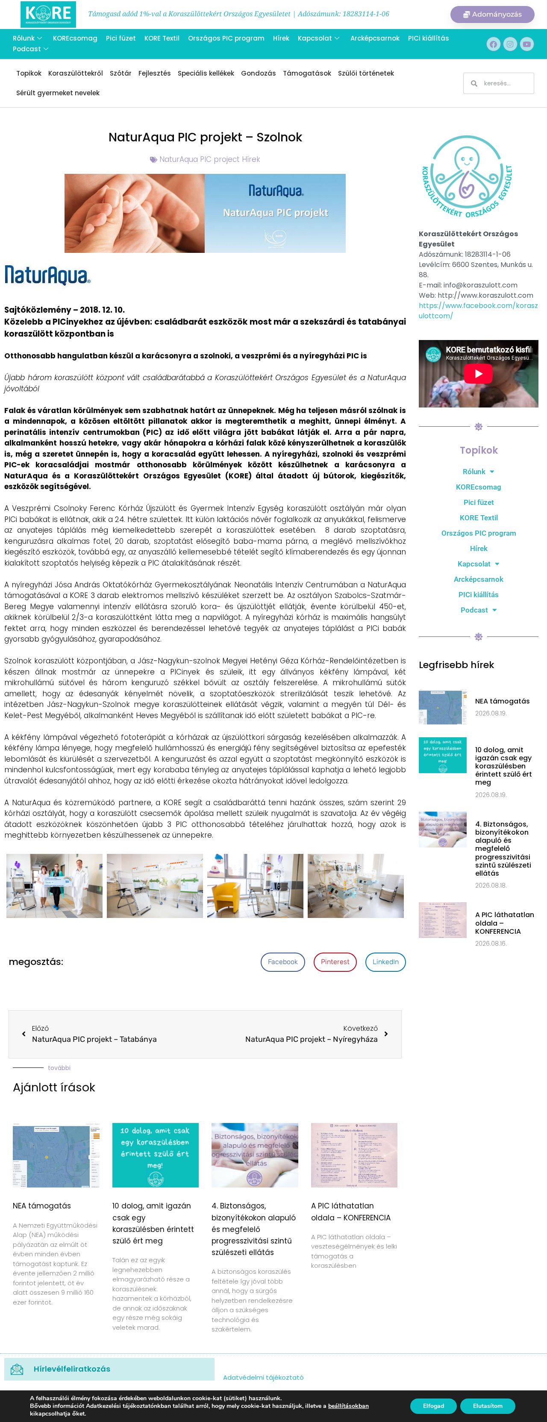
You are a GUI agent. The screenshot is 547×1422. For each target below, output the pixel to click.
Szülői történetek (366, 73)
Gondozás (258, 73)
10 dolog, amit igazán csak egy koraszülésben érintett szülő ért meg (503, 766)
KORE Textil (161, 38)
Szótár (121, 73)
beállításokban (348, 1406)
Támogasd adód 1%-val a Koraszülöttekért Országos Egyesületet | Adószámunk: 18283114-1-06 (238, 13)
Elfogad (433, 1406)
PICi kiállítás (428, 38)
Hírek (281, 38)
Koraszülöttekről (75, 73)
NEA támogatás (42, 1206)
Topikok (28, 73)
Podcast (27, 48)
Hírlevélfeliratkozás (72, 1368)
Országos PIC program (226, 38)
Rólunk (24, 38)
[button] (283, 962)
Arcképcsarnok (375, 38)
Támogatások (307, 73)
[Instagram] (510, 44)
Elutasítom (488, 1406)
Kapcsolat (315, 38)
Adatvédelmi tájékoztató (263, 1377)
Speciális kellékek (206, 73)
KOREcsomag (75, 38)
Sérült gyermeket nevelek (58, 92)
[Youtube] (527, 44)
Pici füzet (121, 38)
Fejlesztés (154, 73)
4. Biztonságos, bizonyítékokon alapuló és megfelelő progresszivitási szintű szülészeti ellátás (254, 1229)
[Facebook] (493, 44)
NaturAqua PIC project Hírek (209, 159)
